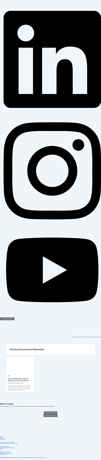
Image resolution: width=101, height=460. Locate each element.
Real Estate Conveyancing (7, 447)
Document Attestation (6, 453)
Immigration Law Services (7, 442)
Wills (1, 448)
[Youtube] (52, 312)
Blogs (93, 337)
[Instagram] (52, 226)
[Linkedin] (52, 114)
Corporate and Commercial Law (9, 443)
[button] (78, 337)
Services (78, 337)
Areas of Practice (86, 337)
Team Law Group (21, 457)
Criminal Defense (5, 446)
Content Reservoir (41, 457)
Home (74, 337)
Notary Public (4, 454)
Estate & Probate (4, 452)
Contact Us (98, 337)
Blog (9, 375)
